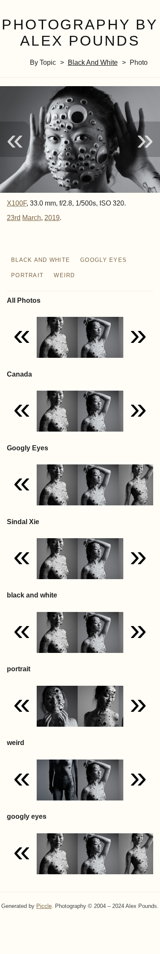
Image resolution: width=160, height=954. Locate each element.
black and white (93, 62)
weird (64, 275)
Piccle (44, 906)
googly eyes (103, 260)
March (31, 217)
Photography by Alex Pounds (80, 33)
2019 (52, 217)
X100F (16, 203)
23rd (13, 217)
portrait (27, 275)
